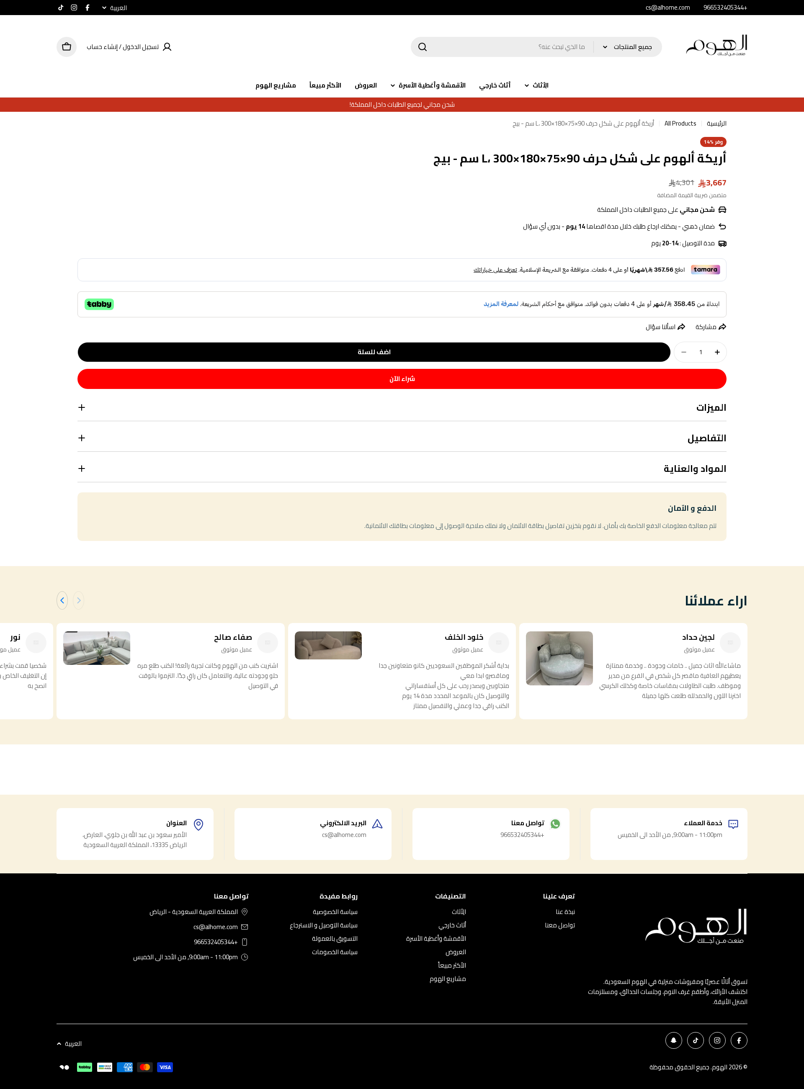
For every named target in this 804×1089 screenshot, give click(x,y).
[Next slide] (62, 600)
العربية (118, 8)
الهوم (719, 1067)
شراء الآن (402, 379)
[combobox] (536, 47)
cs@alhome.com (215, 927)
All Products (680, 123)
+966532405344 (216, 942)
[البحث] (422, 47)
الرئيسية (717, 123)
